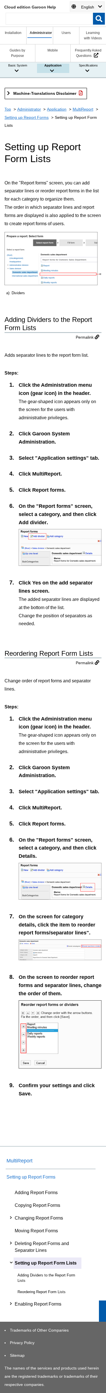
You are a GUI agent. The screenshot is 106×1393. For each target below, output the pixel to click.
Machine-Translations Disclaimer (44, 93)
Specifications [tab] (88, 65)
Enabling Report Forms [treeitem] (38, 1304)
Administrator (29, 109)
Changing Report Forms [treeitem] (39, 1218)
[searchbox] (49, 19)
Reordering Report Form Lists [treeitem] (42, 1292)
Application (56, 109)
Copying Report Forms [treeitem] (37, 1205)
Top (8, 109)
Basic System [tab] (17, 65)
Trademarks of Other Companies (39, 1330)
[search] (99, 19)
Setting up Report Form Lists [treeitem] (46, 1263)
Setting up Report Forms (27, 117)
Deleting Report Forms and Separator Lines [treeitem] (42, 1247)
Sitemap (17, 1355)
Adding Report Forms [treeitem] (36, 1192)
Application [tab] (53, 65)
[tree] (51, 1248)
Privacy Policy (22, 1342)
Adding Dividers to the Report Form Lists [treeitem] (46, 1278)
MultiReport (83, 109)
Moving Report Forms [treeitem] (36, 1230)
